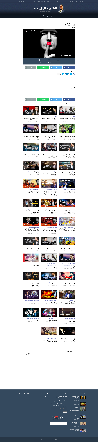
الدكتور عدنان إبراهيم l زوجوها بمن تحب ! (67, 118)
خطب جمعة (73, 265)
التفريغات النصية (65, 263)
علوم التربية (49, 336)
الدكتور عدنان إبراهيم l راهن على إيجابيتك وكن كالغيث (49, 155)
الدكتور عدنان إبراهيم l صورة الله (31, 154)
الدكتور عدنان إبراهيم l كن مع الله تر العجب (31, 137)
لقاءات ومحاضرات (54, 338)
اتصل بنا (77, 1)
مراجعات (48, 338)
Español (69, 1)
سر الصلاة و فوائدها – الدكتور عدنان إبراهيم (50, 211)
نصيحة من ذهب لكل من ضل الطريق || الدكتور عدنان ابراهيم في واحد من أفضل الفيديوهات (50, 192)
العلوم (50, 300)
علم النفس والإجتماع (71, 319)
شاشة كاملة (49, 62)
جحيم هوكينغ (54, 302)
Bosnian (43, 1)
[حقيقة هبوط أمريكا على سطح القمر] (83, 430)
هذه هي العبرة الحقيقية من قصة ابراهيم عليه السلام (75, 417)
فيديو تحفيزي (37, 171)
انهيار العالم (36, 302)
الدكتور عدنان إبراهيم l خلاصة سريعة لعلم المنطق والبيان (68, 155)
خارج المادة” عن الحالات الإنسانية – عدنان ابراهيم (67, 211)
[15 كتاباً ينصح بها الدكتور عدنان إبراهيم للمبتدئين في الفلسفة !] (83, 424)
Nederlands (55, 1)
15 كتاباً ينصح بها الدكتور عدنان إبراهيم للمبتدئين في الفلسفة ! (74, 424)
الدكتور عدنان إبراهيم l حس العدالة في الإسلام (50, 137)
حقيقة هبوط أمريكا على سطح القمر (74, 430)
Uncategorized (71, 263)
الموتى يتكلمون (53, 283)
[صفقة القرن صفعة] (83, 404)
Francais (65, 1)
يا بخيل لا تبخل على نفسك (33, 172)
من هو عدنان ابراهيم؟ (82, 1)
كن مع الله (72, 267)
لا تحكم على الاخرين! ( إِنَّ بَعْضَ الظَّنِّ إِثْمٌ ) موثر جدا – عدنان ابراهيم (32, 230)
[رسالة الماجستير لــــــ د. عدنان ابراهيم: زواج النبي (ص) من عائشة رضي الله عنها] (83, 409)
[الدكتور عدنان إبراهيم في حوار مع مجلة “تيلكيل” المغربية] (67, 294)
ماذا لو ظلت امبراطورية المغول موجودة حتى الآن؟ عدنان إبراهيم (31, 191)
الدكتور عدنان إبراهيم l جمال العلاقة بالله (68, 173)
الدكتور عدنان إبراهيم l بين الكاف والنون (49, 118)
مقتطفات (73, 21)
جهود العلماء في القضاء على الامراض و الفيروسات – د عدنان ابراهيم (50, 230)
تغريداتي (46, 396)
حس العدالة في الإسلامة (51, 248)
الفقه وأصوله (49, 318)
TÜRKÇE (34, 1)
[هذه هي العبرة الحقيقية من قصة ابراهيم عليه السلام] (83, 417)
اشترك (65, 412)
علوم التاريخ (27, 300)
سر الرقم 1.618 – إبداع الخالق (68, 248)
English (60, 1)
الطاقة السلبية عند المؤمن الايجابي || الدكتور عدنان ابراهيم (67, 229)
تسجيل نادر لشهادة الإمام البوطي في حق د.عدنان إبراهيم (67, 137)
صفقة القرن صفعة (75, 402)
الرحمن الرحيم (35, 265)
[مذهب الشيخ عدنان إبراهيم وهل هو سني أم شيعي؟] (83, 397)
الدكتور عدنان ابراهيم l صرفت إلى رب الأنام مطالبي (31, 284)
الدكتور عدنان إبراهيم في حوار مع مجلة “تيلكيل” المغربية (67, 302)
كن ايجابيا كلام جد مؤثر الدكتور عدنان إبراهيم (32, 211)
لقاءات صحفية (72, 300)
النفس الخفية (72, 191)
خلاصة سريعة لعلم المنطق (33, 248)
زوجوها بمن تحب (53, 267)
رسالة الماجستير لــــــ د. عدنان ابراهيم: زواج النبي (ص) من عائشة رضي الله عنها (74, 409)
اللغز (38, 320)
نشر (40, 62)
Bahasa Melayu (49, 1)
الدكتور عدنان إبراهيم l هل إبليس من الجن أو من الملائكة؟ (31, 118)
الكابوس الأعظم (71, 321)
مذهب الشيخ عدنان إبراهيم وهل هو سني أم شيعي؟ (74, 397)
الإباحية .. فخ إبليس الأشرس (68, 283)
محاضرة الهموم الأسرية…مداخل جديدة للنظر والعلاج (50, 340)
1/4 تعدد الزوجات (53, 320)
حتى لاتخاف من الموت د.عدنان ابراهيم (68, 339)
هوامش (73, 116)
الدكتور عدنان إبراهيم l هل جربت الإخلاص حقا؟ (49, 173)
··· (54, 16)
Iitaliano (38, 1)
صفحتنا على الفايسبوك (24, 393)
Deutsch (73, 1)
